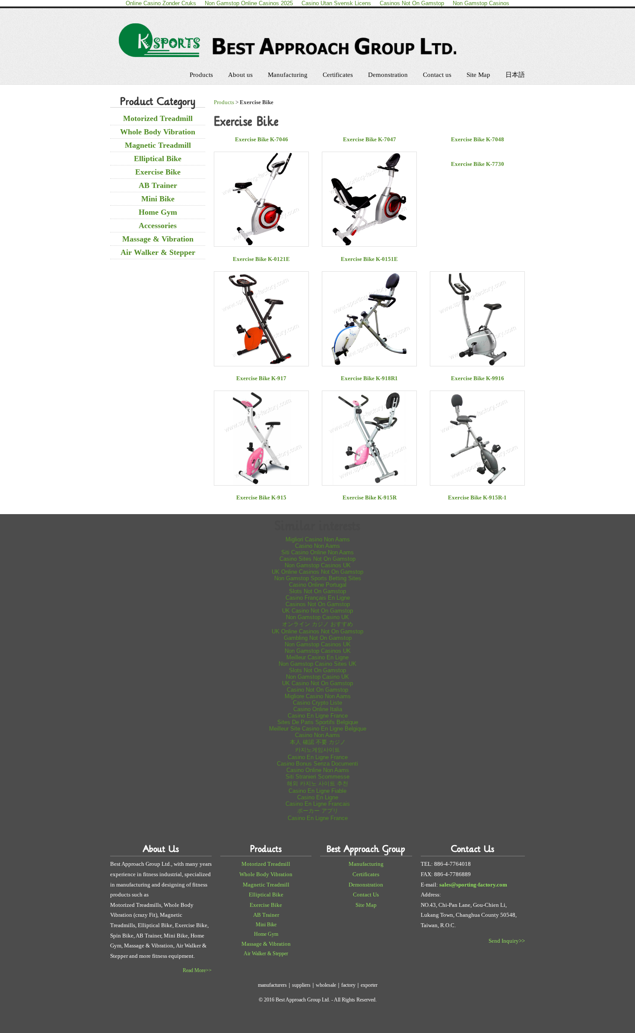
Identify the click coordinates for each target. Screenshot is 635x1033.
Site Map (478, 74)
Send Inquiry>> (507, 941)
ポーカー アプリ (317, 810)
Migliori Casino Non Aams (318, 539)
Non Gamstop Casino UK (317, 617)
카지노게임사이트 (317, 750)
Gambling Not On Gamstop (318, 638)
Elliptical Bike (157, 158)
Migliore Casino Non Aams (318, 696)
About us (240, 74)
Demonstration (388, 74)
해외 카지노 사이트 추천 (317, 783)
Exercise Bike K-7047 (369, 139)
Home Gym (158, 212)
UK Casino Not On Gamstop (317, 610)
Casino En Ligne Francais (318, 804)
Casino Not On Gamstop (317, 690)
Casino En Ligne (317, 797)
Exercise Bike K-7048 (477, 139)
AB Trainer (158, 185)
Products (201, 74)
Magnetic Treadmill (158, 145)
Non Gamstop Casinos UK (318, 565)
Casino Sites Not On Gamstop (317, 559)
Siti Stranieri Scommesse (317, 776)
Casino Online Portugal (317, 585)
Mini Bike (158, 198)
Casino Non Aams (317, 546)
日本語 (515, 74)
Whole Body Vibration (157, 131)
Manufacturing (288, 74)
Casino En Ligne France (318, 715)
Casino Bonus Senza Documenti (317, 763)
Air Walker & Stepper (158, 252)
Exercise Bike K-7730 (477, 164)
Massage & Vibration (158, 239)
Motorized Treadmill (158, 118)
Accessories (158, 225)
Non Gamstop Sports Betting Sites (317, 578)
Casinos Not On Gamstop (318, 604)
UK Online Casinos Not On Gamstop (317, 572)
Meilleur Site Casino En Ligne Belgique (317, 728)
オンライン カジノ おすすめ (317, 624)
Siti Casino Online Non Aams (317, 552)
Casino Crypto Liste (317, 702)
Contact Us (366, 894)
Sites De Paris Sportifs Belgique (317, 722)
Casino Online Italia (317, 709)
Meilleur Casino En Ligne (317, 657)
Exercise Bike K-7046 (261, 139)
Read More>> (197, 970)
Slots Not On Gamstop (317, 591)
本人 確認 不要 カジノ (318, 742)
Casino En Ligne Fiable (317, 791)
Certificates (338, 74)
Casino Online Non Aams (317, 770)
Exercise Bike (158, 172)
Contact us (437, 74)
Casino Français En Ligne (318, 597)
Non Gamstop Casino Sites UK (317, 664)
